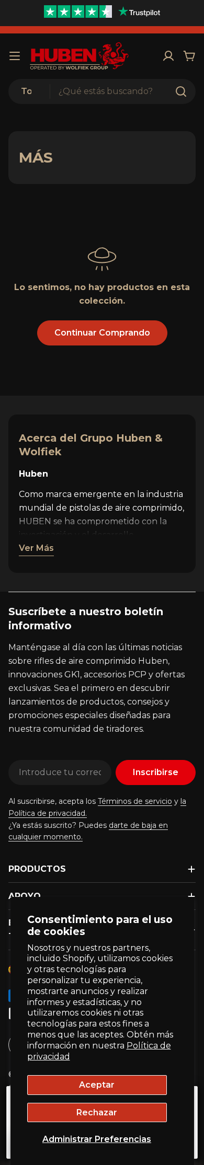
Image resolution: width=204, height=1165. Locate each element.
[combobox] (102, 91)
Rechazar (96, 1112)
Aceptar (97, 1085)
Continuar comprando (102, 333)
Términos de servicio (135, 801)
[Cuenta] (168, 56)
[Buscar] (181, 91)
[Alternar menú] (14, 56)
